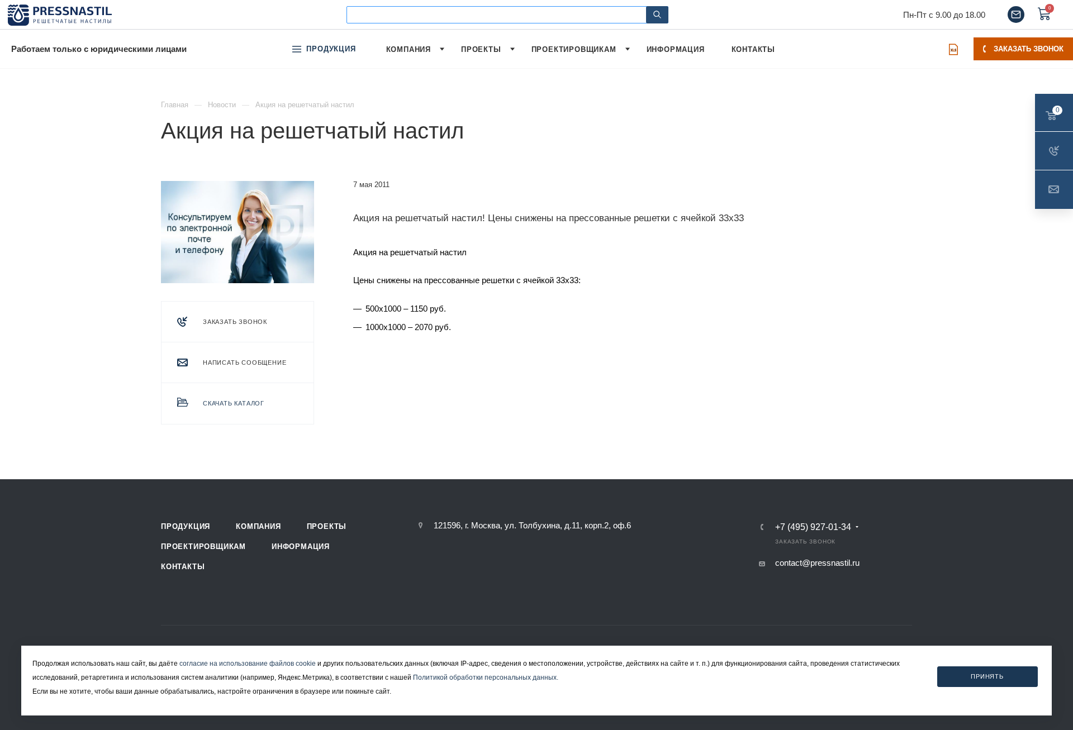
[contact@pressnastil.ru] (1016, 14)
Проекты (327, 526)
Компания (258, 526)
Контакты (183, 566)
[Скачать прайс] (953, 49)
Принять (987, 675)
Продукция (185, 526)
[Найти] (657, 14)
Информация (301, 546)
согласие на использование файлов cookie (247, 663)
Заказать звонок (1028, 49)
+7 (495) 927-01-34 (813, 527)
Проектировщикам (203, 546)
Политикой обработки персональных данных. (485, 677)
